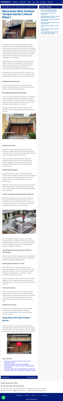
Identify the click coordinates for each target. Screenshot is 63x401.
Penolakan (44, 395)
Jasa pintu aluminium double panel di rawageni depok (20, 370)
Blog (37, 2)
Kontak (27, 395)
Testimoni (50, 2)
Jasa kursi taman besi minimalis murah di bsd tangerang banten (49, 10)
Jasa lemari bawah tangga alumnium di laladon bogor (50, 29)
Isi (38, 395)
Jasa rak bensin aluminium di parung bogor (50, 26)
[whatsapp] (3, 397)
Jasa (33, 2)
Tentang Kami (19, 395)
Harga (29, 2)
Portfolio (43, 2)
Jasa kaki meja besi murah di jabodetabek (16, 364)
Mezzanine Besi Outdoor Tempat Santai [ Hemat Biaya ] (18, 14)
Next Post (6, 377)
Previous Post (31, 377)
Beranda (15, 2)
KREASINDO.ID (6, 2)
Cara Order (22, 2)
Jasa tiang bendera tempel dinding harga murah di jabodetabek (49, 32)
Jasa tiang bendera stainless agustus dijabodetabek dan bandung (50, 17)
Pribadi (33, 395)
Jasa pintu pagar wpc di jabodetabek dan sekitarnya (19, 369)
